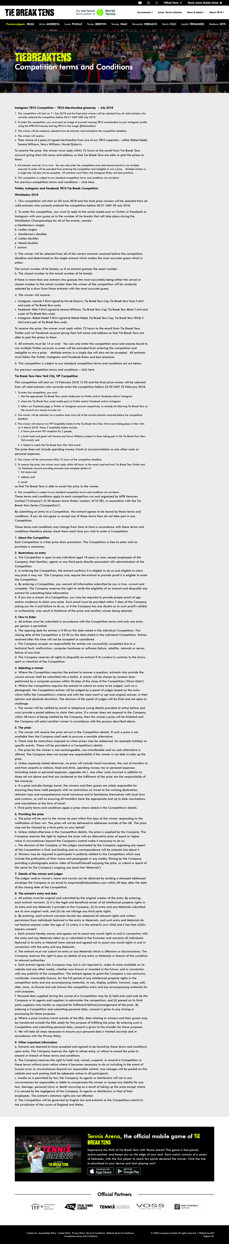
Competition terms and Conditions (81, 1236)
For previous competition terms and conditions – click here (54, 182)
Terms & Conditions (95, 1233)
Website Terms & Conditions (120, 1233)
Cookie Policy (64, 1233)
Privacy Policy (78, 1233)
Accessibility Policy (47, 1233)
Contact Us (32, 1233)
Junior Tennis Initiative (170, 12)
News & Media (195, 12)
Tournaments (144, 12)
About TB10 (215, 12)
